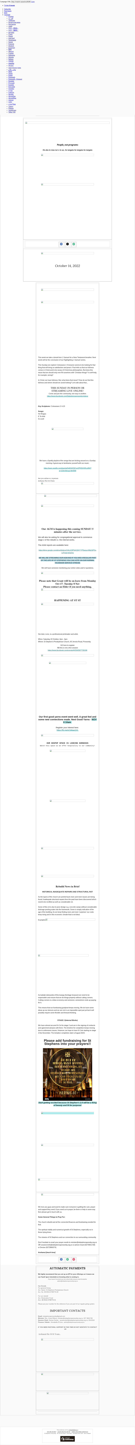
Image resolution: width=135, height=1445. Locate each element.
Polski (10, 75)
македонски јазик (14, 68)
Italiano (10, 59)
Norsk (10, 73)
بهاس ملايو (12, 70)
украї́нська (12, 110)
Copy (33, 2)
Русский (11, 83)
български (12, 24)
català (10, 26)
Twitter (9, 5)
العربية (10, 18)
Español (11, 85)
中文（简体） (13, 28)
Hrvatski (11, 32)
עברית (10, 90)
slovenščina (12, 98)
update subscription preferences (80, 1431)
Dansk (10, 36)
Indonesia (11, 55)
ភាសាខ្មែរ (11, 63)
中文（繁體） (13, 30)
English (11, 16)
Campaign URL (5, 2)
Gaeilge (11, 53)
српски (11, 100)
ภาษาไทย (12, 104)
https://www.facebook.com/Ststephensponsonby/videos (67, 396)
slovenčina (12, 96)
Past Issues (7, 11)
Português (11, 77)
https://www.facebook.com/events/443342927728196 (67, 650)
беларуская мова (14, 22)
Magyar (11, 51)
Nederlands (12, 40)
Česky (10, 34)
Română (11, 81)
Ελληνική (11, 48)
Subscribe (7, 9)
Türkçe (10, 106)
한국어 (11, 65)
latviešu (11, 94)
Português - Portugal (15, 79)
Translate (7, 15)
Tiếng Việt (11, 112)
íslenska (11, 57)
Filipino (11, 108)
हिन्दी (9, 49)
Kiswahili (11, 87)
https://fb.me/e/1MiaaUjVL (67, 730)
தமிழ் (10, 102)
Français (11, 44)
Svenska (11, 89)
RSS (5, 13)
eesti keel (11, 38)
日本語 (11, 61)
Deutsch (11, 46)
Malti (10, 71)
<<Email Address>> (73, 1430)
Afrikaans (11, 20)
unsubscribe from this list (63, 1431)
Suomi (10, 42)
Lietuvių (11, 92)
